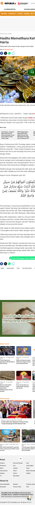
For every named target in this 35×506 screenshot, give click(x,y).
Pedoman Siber (30, 484)
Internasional (3, 470)
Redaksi (15, 484)
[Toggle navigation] (2, 3)
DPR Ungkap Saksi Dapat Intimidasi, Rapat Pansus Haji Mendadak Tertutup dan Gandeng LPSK (23, 135)
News (1, 468)
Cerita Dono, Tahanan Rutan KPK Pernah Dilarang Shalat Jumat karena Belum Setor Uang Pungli (7, 135)
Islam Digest (29, 465)
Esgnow (2, 473)
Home (1, 33)
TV (1, 475)
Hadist (10, 33)
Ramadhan (16, 475)
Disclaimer (3, 486)
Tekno (15, 470)
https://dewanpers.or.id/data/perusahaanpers (14, 496)
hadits (2, 268)
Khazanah (3, 465)
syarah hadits (10, 268)
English (28, 473)
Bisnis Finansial (30, 470)
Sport (27, 468)
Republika (4, 13)
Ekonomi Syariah (18, 463)
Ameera (2, 463)
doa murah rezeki (27, 268)
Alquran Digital (10, 9)
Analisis (15, 468)
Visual (15, 473)
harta (30, 118)
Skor (27, 463)
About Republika (5, 484)
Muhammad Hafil (8, 49)
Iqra (6, 33)
